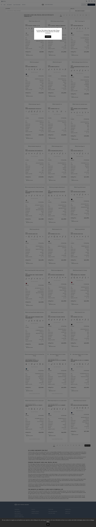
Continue (48, 36)
